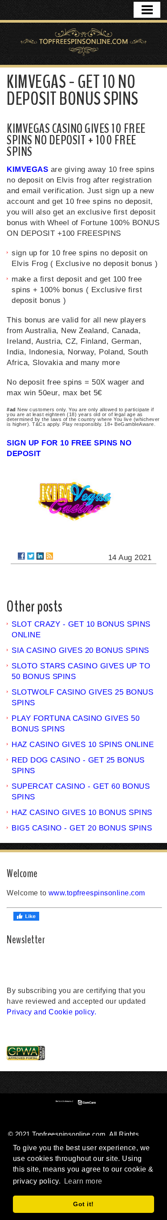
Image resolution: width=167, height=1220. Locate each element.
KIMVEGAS (27, 169)
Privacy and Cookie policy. (51, 1012)
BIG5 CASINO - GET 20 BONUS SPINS (82, 828)
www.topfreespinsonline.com (97, 893)
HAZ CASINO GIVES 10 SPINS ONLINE (83, 744)
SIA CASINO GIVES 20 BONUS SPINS (80, 650)
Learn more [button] (83, 1181)
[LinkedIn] (40, 556)
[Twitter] (30, 556)
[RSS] (49, 556)
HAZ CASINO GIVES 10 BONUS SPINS (82, 812)
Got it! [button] (83, 1204)
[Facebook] (21, 556)
